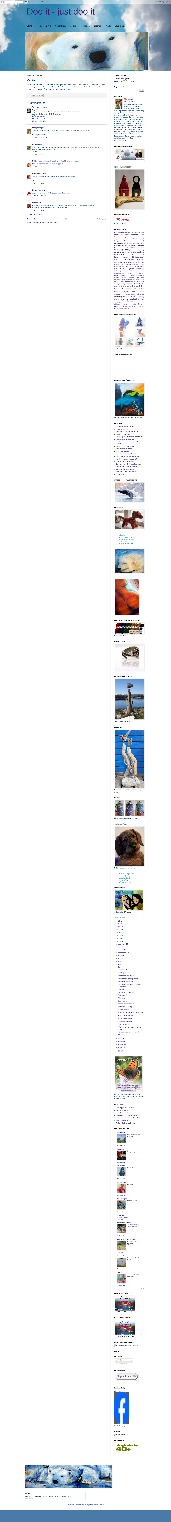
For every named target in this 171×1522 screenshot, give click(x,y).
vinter (116, 308)
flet (115, 248)
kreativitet (126, 266)
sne (133, 292)
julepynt (141, 262)
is (126, 262)
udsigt (116, 306)
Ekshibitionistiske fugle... (126, 982)
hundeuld (141, 255)
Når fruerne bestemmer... (126, 1004)
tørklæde (141, 304)
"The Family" (122, 995)
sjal (131, 286)
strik (133, 296)
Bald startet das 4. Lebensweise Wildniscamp (132, 1243)
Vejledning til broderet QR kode (126, 472)
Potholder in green (132, 1200)
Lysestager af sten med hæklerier (127, 456)
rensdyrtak (117, 284)
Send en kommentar (37, 214)
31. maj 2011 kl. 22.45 (39, 138)
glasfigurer (140, 252)
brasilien (128, 239)
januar (120, 1047)
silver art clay (125, 286)
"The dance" (122, 989)
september (122, 953)
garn (127, 250)
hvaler (116, 257)
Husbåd (121, 232)
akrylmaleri (118, 235)
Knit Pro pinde (128, 232)
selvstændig (137, 284)
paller (137, 277)
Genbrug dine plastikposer (125, 469)
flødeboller (126, 247)
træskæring (126, 304)
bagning (123, 237)
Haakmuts (120, 1272)
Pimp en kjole (120, 474)
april (120, 1038)
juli (119, 959)
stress (128, 297)
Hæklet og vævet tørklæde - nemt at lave (130, 437)
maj (119, 964)
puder (122, 281)
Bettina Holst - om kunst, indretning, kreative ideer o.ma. (52, 161)
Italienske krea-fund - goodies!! (128, 1032)
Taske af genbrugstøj (123, 434)
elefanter (133, 243)
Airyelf (88, 1505)
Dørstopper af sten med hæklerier (127, 467)
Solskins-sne (122, 1001)
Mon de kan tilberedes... (126, 992)
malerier (132, 271)
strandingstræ (119, 297)
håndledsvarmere (138, 257)
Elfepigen (35, 128)
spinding (133, 294)
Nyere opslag (31, 219)
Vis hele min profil (120, 141)
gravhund (119, 254)
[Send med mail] (33, 95)
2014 (118, 933)
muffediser (126, 275)
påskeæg (133, 281)
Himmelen (85, 26)
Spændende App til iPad (126, 976)
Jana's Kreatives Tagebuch (126, 1239)
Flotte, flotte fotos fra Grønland (126, 1123)
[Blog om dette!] (35, 95)
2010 (118, 1051)
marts (120, 1041)
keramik (116, 264)
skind (138, 286)
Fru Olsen (129, 99)
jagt (136, 262)
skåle (135, 289)
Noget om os (60, 26)
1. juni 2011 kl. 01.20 (39, 196)
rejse (142, 282)
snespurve (118, 294)
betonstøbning (140, 237)
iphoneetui (121, 262)
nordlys (116, 277)
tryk (143, 302)
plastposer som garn (132, 279)
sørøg (124, 302)
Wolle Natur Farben (124, 1223)
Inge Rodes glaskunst (123, 1120)
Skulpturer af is (123, 970)
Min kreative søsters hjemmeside (127, 1115)
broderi (124, 241)
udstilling (123, 306)
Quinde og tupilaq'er (125, 1021)
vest (143, 306)
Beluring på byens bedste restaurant (130, 1013)
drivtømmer (118, 243)
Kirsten (35, 144)
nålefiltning (124, 277)
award (142, 234)
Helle (34, 202)
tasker (133, 302)
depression (132, 241)
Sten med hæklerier (123, 451)
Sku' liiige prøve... (124, 973)
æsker (121, 308)
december (122, 944)
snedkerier (141, 292)
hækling (140, 259)
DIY (115, 232)
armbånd (134, 235)
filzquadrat (120, 1149)
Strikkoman (121, 1133)
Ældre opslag (101, 219)
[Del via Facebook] (40, 95)
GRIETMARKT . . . (133, 1167)
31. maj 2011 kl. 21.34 (39, 121)
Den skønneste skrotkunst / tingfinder (128, 1118)
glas (134, 252)
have (128, 255)
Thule (142, 232)
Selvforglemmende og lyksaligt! (128, 979)
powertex (117, 281)
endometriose (140, 243)
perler (123, 279)
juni (119, 961)
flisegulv (119, 247)
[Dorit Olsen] (121, 1424)
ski (134, 286)
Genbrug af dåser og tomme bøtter (127, 432)
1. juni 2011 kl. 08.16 (39, 210)
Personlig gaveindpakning (125, 427)
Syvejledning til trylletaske (125, 461)
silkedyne (117, 286)
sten (139, 294)
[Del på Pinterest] (42, 95)
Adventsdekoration (122, 429)
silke (143, 284)
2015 (118, 930)
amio (127, 235)
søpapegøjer (118, 302)
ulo (140, 306)
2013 (118, 936)
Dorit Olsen (117, 1391)
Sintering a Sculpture (123, 1217)
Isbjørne (97, 26)
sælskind (135, 299)
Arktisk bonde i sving (125, 1007)
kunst (132, 266)
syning (124, 299)
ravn (138, 282)
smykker (126, 292)
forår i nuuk (135, 248)
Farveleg (130, 1184)
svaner (116, 300)
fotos (142, 248)
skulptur (129, 289)
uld (138, 306)
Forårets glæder (123, 1024)
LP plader (137, 232)
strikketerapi (140, 297)
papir (142, 277)
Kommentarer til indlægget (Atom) (46, 222)
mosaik (130, 273)
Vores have (36, 107)
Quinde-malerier (123, 1010)
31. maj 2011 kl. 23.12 (39, 154)
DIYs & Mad (120, 26)
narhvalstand (140, 275)
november (122, 947)
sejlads (129, 284)
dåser (128, 243)
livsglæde (130, 269)
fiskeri (133, 245)
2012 (118, 938)
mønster (133, 275)
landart (142, 266)
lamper (137, 266)
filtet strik (121, 245)
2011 (118, 941)
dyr (125, 243)
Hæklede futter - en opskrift (125, 446)
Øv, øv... (120, 967)
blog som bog (119, 239)
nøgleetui (131, 277)
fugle (123, 250)
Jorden (73, 26)
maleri (125, 271)
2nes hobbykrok (122, 1199)
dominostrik (140, 241)
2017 (118, 924)
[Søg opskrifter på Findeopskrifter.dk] (121, 1434)
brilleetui (134, 239)
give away (128, 252)
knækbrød (135, 264)
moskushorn (140, 273)
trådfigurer (117, 304)
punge (127, 282)
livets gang (119, 269)
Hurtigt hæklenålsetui (125, 1018)
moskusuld (118, 275)
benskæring (130, 237)
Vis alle (142, 1288)
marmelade (141, 271)
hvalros (125, 257)
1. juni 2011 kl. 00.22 (39, 183)
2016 (118, 927)
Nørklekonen (121, 1182)
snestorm (127, 294)
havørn (134, 255)
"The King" (121, 998)
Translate (131, 81)
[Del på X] (37, 95)
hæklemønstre (118, 260)
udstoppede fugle (131, 306)
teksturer (138, 302)
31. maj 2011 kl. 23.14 (39, 167)
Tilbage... (121, 1035)
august (120, 956)
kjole (122, 264)
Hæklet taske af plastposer (125, 439)
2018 (118, 921)
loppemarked (140, 268)
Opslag (119, 1360)
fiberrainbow (121, 1166)
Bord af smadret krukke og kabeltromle (129, 464)
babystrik (117, 237)
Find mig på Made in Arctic (125, 1108)
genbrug (120, 252)
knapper (128, 264)
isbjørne (131, 262)
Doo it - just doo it (61, 11)
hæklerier (129, 259)
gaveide (131, 250)
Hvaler (108, 26)
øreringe (126, 308)
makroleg (117, 271)
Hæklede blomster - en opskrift (126, 459)
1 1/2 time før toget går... (126, 1015)
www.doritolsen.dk (122, 1113)
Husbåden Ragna (122, 1110)
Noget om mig (45, 26)
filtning (127, 245)
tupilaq (134, 304)
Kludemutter (36, 173)
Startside (31, 26)
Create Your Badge (120, 1426)
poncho (141, 279)
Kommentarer (122, 1364)
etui (115, 245)
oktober (121, 950)
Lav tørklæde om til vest (124, 449)
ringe (124, 284)
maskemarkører (119, 273)
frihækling (117, 250)
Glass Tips (120, 1215)
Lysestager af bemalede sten (126, 454)
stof (143, 294)
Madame (35, 190)
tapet (128, 302)
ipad (115, 262)
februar (121, 1044)
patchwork (117, 279)
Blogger (101, 1505)
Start (66, 219)
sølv (143, 300)
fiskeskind (140, 245)
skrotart (121, 289)
